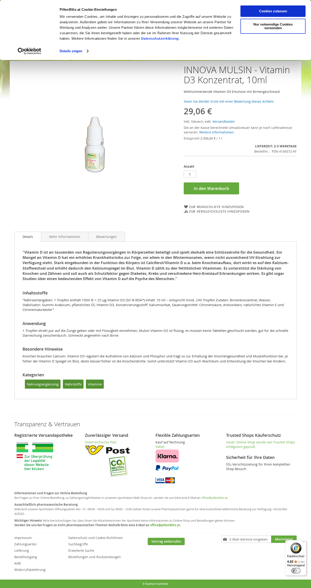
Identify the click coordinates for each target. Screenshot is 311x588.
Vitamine (95, 384)
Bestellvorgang (25, 557)
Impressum (23, 538)
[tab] (27, 237)
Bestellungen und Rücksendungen (94, 557)
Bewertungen (106, 236)
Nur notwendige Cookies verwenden (273, 26)
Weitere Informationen (216, 132)
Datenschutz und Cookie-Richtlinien (95, 538)
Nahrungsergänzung (43, 384)
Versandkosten (223, 121)
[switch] (296, 570)
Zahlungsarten (25, 544)
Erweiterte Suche (81, 550)
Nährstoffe (73, 384)
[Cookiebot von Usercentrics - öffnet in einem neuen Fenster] (29, 51)
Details (28, 236)
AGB (17, 563)
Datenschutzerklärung (160, 38)
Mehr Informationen (64, 236)
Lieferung (21, 550)
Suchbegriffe (78, 544)
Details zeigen (71, 51)
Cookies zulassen (273, 11)
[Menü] (303, 543)
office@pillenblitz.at (214, 498)
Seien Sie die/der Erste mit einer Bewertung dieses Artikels (229, 101)
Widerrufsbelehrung (30, 569)
